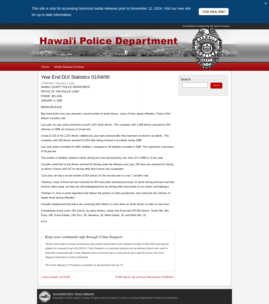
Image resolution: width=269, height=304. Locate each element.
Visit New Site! (213, 12)
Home (45, 66)
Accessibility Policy (63, 294)
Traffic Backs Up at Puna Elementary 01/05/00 (145, 277)
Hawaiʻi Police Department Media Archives (134, 46)
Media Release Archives (69, 66)
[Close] (265, 3)
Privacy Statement (84, 294)
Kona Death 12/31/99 (55, 277)
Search (186, 79)
